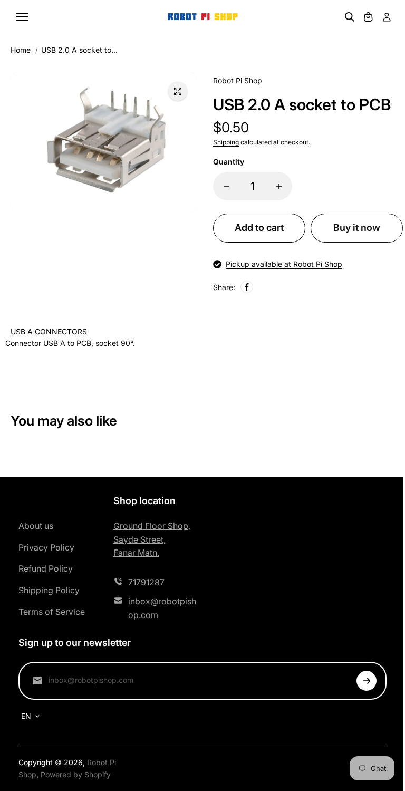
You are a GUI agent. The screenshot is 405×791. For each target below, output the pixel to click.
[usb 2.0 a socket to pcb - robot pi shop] (177, 91)
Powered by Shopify (76, 774)
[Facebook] (246, 287)
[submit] (366, 681)
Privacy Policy (46, 547)
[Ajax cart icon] (368, 17)
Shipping (226, 142)
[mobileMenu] (22, 16)
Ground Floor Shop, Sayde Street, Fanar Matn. (151, 539)
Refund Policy (45, 568)
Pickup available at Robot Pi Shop (284, 263)
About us (35, 525)
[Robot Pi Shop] (202, 17)
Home (21, 49)
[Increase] (279, 186)
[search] (350, 17)
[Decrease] (226, 186)
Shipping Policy (49, 590)
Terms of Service (51, 611)
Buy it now (356, 227)
